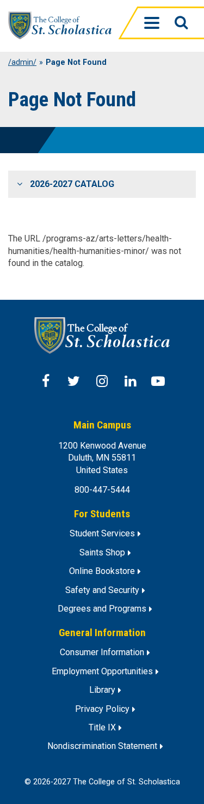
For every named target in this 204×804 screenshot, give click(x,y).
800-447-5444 (102, 490)
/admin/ (22, 62)
